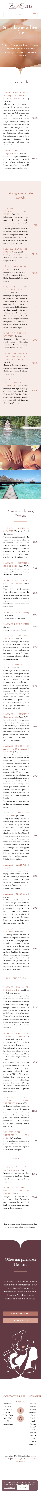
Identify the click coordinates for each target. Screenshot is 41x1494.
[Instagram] (20, 1418)
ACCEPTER (23, 1487)
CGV (26, 1458)
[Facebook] (20, 1410)
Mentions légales (17, 1458)
